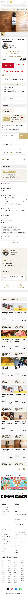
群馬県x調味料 (6, 230)
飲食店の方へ (4, 514)
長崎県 (9, 580)
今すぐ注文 (8, 65)
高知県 (15, 578)
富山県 (22, 566)
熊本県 (15, 580)
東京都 (3, 566)
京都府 (9, 572)
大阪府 (15, 572)
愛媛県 (9, 578)
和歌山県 (10, 574)
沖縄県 (15, 582)
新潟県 (15, 566)
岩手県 (15, 560)
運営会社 (3, 532)
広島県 (9, 576)
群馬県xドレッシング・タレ (10, 232)
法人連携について (18, 522)
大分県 (22, 580)
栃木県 (3, 564)
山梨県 (15, 568)
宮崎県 (3, 582)
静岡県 (9, 570)
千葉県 (22, 564)
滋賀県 (3, 572)
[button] (14, 148)
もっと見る (15, 242)
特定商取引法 (4, 543)
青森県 (9, 560)
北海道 (3, 560)
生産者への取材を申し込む (20, 514)
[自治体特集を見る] (24, 118)
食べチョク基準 (5, 509)
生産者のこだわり (7, 260)
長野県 (22, 568)
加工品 (7, 208)
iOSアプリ (17, 550)
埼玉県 (15, 564)
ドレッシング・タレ (16, 210)
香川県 (3, 578)
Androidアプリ (18, 552)
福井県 (9, 568)
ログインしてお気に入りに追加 (15, 79)
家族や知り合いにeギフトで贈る (15, 71)
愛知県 (15, 570)
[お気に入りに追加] (25, 13)
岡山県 (3, 576)
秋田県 (3, 562)
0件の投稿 (19, 56)
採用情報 (3, 551)
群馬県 (7, 215)
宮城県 (22, 560)
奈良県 (3, 574)
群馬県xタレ (22, 232)
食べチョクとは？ (5, 507)
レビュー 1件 (13, 56)
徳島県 (22, 576)
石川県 (3, 568)
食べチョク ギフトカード (20, 545)
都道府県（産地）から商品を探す (10, 557)
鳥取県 (15, 574)
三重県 (22, 570)
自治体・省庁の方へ (19, 524)
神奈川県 (10, 566)
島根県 (22, 574)
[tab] (4, 136)
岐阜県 (3, 570)
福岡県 (22, 578)
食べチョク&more (18, 547)
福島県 (15, 562)
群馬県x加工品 (16, 230)
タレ (24, 210)
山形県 (9, 562)
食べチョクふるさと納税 (20, 532)
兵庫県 (22, 572)
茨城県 (22, 562)
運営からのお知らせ (6, 536)
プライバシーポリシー (6, 541)
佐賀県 (3, 580)
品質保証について (5, 511)
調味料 (7, 210)
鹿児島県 (10, 582)
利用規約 (3, 539)
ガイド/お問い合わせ (6, 534)
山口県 (15, 576)
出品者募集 (17, 507)
